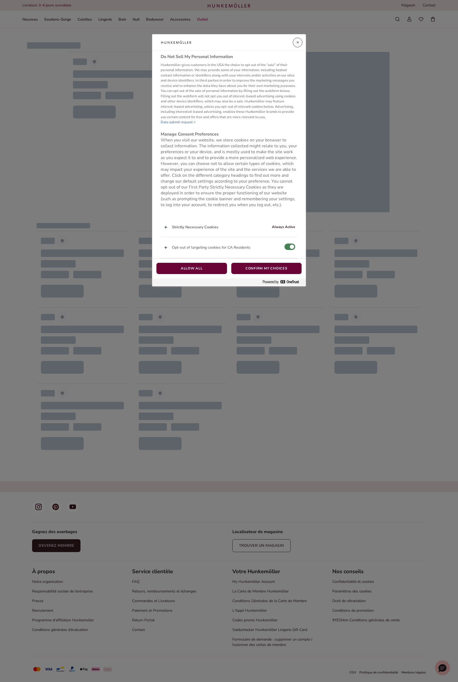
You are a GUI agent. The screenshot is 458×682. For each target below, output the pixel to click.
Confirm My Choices (266, 268)
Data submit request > (178, 122)
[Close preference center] (297, 42)
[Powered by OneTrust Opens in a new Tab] (283, 282)
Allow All (192, 268)
